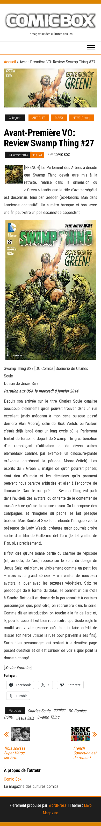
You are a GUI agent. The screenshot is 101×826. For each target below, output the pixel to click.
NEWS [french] (81, 118)
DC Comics (77, 710)
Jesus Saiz (25, 718)
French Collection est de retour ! (84, 753)
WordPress (57, 805)
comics (59, 709)
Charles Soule (39, 710)
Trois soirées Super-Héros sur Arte (14, 753)
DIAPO (59, 118)
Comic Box (62, 155)
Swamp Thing (48, 717)
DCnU (8, 717)
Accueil (10, 61)
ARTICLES (38, 118)
